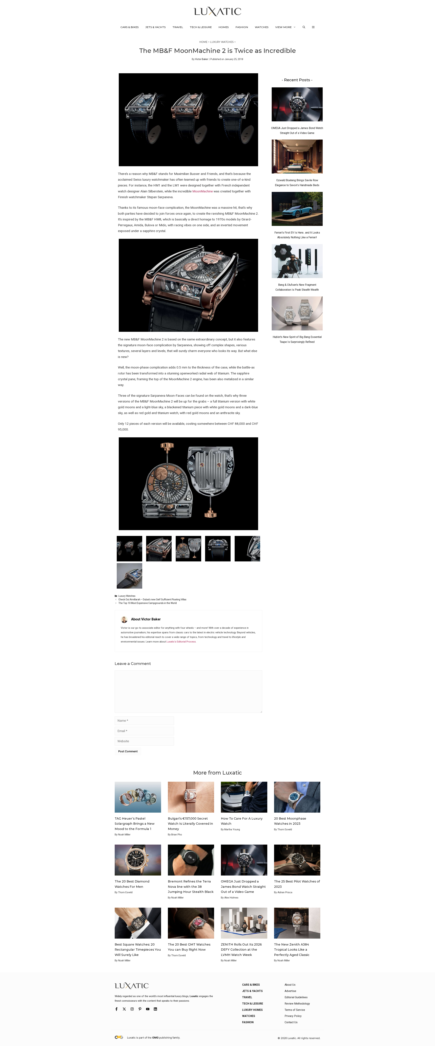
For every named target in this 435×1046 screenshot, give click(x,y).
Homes (224, 27)
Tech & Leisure (201, 27)
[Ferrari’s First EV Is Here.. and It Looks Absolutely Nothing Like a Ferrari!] (297, 210)
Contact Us (291, 1022)
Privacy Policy (293, 1016)
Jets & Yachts (155, 27)
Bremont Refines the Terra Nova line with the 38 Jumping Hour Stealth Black (190, 887)
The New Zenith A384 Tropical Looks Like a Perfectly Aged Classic (291, 950)
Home (203, 42)
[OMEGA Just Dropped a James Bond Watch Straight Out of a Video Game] (297, 105)
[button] (304, 27)
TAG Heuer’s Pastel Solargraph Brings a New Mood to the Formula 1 (134, 824)
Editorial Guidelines (296, 997)
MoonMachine (202, 191)
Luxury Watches (222, 42)
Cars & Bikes (129, 27)
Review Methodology (297, 1003)
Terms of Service (295, 1009)
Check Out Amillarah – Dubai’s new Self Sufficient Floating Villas (152, 599)
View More (283, 27)
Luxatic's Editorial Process (181, 641)
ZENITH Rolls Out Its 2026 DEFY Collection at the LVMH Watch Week (241, 950)
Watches (261, 27)
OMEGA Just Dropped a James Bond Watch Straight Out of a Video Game (243, 887)
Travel (177, 27)
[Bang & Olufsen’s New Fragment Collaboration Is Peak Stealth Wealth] (297, 262)
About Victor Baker (146, 619)
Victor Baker (201, 59)
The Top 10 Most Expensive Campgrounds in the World (147, 603)
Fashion (242, 27)
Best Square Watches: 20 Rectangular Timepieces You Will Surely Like (138, 950)
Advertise (290, 991)
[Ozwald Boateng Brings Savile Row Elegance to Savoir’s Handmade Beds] (297, 157)
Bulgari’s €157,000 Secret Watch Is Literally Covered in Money (190, 824)
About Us (290, 984)
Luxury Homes (252, 1009)
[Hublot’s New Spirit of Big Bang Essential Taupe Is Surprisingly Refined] (297, 314)
